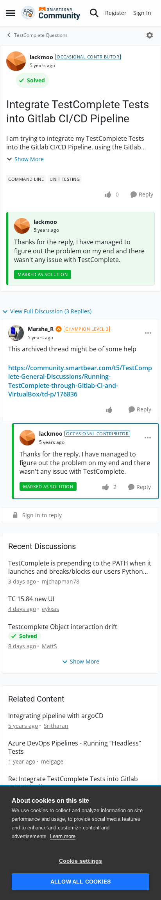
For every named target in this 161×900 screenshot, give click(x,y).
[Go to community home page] (50, 13)
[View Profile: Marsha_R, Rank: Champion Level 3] (16, 333)
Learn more (62, 836)
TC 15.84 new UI (31, 599)
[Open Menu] (149, 35)
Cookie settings (80, 861)
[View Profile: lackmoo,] (22, 226)
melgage (52, 761)
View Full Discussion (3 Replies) (50, 311)
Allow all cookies (80, 882)
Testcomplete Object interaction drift (62, 627)
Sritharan (56, 725)
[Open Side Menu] (10, 13)
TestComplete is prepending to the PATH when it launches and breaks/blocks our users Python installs (79, 567)
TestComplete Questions (41, 35)
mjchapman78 (60, 581)
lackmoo (41, 57)
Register (116, 12)
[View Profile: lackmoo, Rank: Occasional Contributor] (16, 61)
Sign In (142, 12)
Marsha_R (41, 329)
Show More (29, 159)
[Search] (94, 13)
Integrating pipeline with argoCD (56, 716)
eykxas (50, 609)
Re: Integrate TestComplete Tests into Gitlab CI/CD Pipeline (73, 783)
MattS (49, 646)
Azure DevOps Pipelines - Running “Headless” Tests (74, 747)
